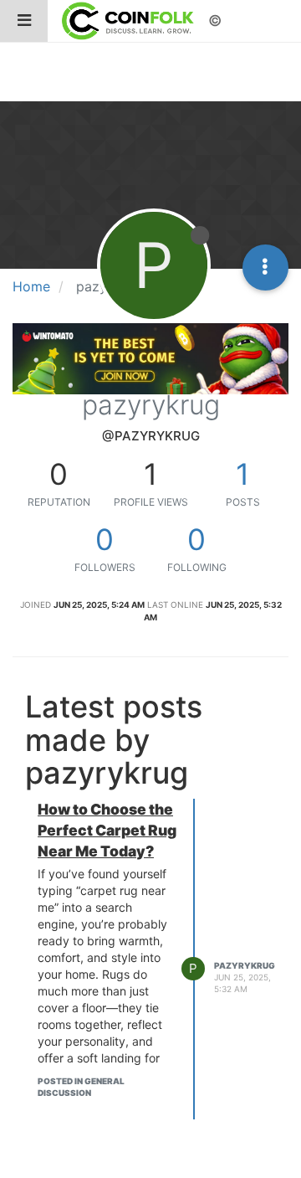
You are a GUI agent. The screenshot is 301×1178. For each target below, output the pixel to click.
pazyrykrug (244, 965)
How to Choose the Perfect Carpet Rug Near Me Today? (107, 830)
